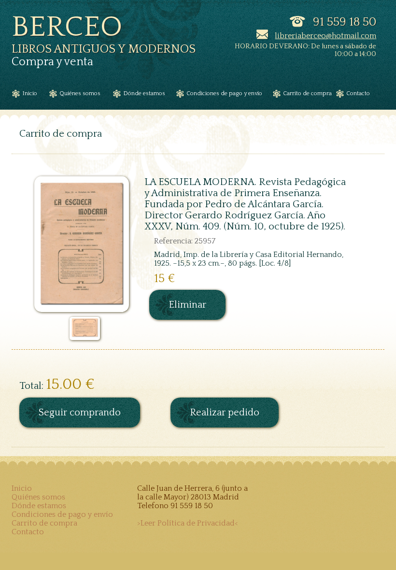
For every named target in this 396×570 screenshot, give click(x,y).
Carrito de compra (44, 523)
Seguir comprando (80, 412)
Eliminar (187, 304)
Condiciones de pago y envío (62, 514)
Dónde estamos (39, 505)
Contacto (28, 531)
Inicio (22, 488)
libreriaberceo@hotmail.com (325, 35)
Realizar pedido (224, 412)
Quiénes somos (38, 497)
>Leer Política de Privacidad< (187, 523)
